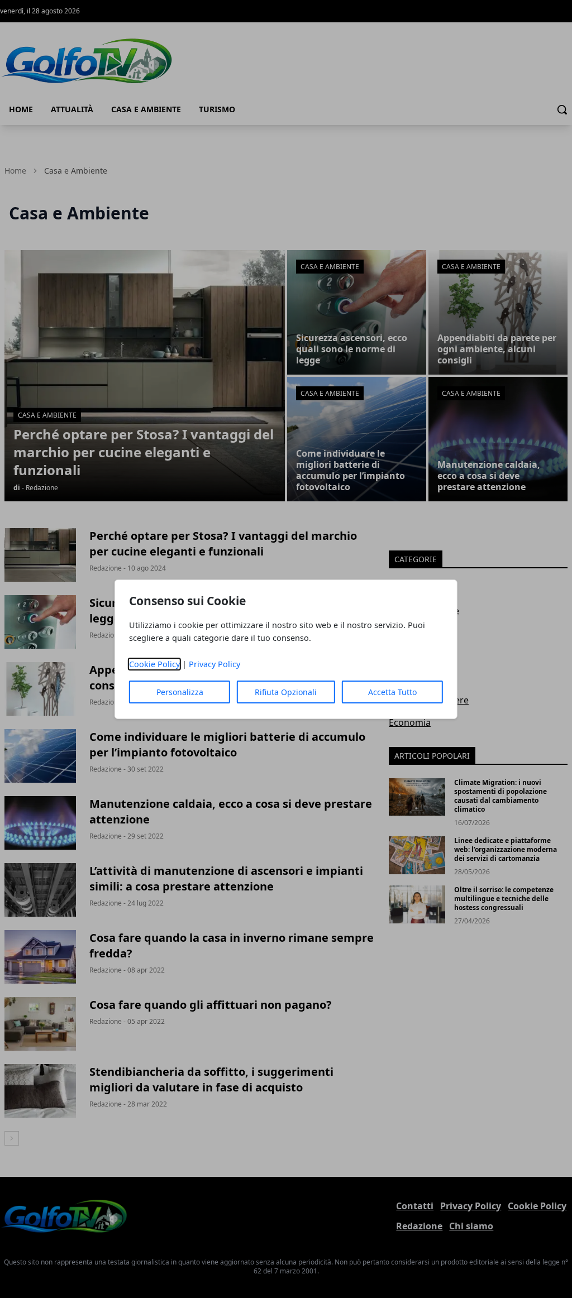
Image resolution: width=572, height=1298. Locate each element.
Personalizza (179, 692)
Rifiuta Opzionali (286, 692)
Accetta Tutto (392, 692)
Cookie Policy (154, 664)
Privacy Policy (214, 664)
